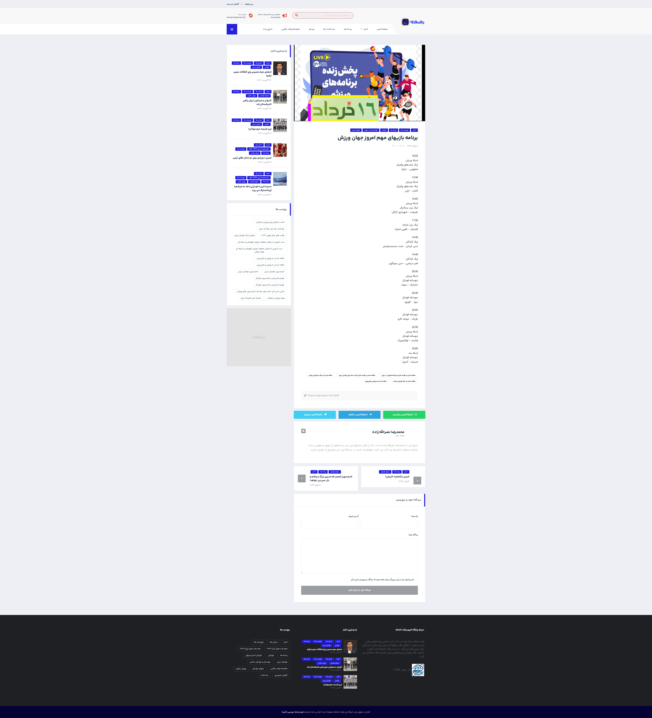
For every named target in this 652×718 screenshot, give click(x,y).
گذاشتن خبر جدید (233, 4)
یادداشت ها (329, 29)
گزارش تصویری (281, 675)
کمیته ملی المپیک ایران (251, 298)
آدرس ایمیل (353, 516)
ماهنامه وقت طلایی (291, 29)
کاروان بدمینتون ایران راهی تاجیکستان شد (257, 102)
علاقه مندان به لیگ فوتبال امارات (404, 381)
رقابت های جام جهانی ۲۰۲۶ (272, 235)
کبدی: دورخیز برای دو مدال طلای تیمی (252, 158)
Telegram (275, 17)
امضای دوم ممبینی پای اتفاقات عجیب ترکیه (252, 74)
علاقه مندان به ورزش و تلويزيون (270, 258)
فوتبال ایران (282, 662)
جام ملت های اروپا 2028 (250, 648)
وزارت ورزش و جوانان (275, 298)
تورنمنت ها (259, 642)
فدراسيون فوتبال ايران (274, 271)
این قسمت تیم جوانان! (260, 129)
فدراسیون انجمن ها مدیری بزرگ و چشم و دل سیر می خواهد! (331, 478)
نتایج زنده (268, 29)
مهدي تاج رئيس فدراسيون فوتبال (269, 278)
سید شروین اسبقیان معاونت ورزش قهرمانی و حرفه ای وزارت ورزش (259, 250)
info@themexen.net (236, 17)
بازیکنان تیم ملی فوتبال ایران (271, 229)
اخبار (366, 29)
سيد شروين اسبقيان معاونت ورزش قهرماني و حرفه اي (261, 242)
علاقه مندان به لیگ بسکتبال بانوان (320, 375)
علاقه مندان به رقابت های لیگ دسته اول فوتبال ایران (357, 375)
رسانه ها (348, 29)
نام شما (414, 516)
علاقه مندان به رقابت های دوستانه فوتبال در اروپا (398, 375)
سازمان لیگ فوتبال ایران (244, 235)
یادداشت (264, 675)
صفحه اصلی (382, 29)
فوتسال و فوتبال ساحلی (259, 662)
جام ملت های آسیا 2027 (277, 648)
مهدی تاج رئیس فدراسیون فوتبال (269, 285)
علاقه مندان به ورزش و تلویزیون (376, 381)
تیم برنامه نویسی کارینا (293, 712)
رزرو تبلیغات (248, 4)
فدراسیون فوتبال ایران (248, 271)
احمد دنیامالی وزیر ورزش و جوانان (270, 222)
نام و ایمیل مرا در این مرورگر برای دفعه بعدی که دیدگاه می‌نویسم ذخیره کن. (382, 579)
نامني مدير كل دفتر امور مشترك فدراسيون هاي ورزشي (260, 291)
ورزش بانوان (241, 668)
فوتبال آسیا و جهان (253, 655)
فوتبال (271, 655)
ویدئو (311, 29)
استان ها (273, 642)
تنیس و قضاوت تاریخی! (397, 477)
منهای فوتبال (258, 668)
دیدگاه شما (413, 534)
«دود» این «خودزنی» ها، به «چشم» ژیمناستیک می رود (253, 188)
